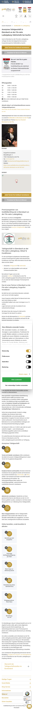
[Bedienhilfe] (16, 16)
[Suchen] (20, 16)
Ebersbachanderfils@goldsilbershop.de (18, 161)
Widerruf (4, 694)
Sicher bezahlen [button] (7, 701)
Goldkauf (10, 276)
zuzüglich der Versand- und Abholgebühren (19, 654)
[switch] (27, 702)
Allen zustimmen (16, 379)
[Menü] (30, 692)
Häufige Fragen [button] (7, 679)
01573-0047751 (10, 159)
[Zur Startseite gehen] (8, 10)
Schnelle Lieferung (6, 2)
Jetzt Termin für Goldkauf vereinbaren (17, 47)
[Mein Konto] (25, 16)
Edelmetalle (22, 265)
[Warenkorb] (29, 16)
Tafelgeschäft (13, 265)
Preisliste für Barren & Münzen (17, 52)
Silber (28, 474)
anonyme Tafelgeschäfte (18, 227)
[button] (16, 181)
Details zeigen (23, 374)
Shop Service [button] (6, 687)
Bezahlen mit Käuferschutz (28, 2)
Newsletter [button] (5, 698)
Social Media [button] (6, 683)
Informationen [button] (6, 690)
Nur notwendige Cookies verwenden (16, 385)
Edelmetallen (20, 474)
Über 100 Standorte (16, 2)
